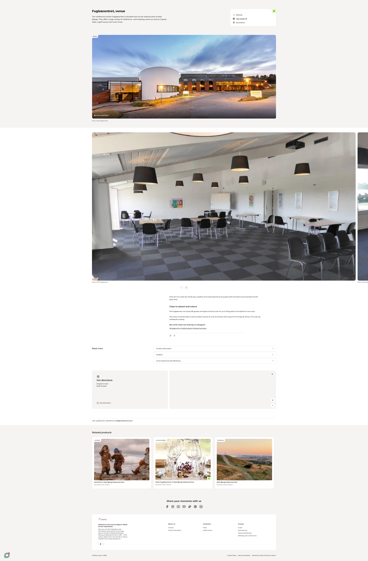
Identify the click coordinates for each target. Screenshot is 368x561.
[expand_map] (272, 374)
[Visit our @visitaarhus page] (189, 506)
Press (205, 528)
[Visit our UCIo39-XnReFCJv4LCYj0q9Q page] (178, 506)
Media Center (207, 530)
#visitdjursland (186, 328)
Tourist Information (174, 530)
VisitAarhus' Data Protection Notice (264, 555)
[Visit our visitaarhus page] (167, 506)
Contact (171, 528)
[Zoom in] (272, 400)
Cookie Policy (232, 555)
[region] (222, 389)
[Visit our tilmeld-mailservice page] (184, 506)
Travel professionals (244, 533)
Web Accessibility (244, 555)
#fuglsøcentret (175, 328)
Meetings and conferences (247, 536)
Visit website (240, 19)
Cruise (240, 528)
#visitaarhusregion (199, 328)
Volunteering (242, 530)
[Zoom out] (272, 405)
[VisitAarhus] (104, 519)
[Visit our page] (172, 506)
